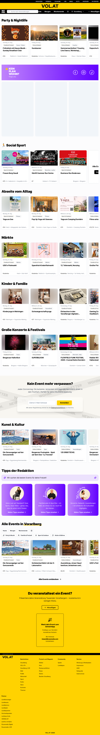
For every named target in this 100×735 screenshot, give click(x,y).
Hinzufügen (51, 607)
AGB (78, 668)
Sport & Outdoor (43, 535)
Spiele (60, 662)
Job (65, 1)
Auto (77, 1)
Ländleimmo (5, 705)
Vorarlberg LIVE (25, 668)
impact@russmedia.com (50, 639)
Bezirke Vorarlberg (44, 676)
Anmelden (64, 403)
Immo (71, 1)
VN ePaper (95, 1)
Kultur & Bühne (60, 535)
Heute (39, 11)
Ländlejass (61, 665)
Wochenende (59, 11)
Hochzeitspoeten (7, 713)
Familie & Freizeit (26, 535)
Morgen (48, 11)
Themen (22, 690)
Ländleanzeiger (6, 699)
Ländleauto (5, 702)
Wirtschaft (23, 676)
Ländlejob (5, 708)
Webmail (48, 1)
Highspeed (39, 1)
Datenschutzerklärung (58, 407)
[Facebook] (75, 72)
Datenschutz (80, 673)
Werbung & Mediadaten (84, 662)
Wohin (41, 673)
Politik (22, 673)
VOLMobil (57, 1)
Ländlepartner (6, 710)
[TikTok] (92, 72)
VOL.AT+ (23, 665)
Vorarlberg (78, 11)
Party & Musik (10, 535)
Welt (21, 671)
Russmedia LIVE (7, 727)
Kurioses (23, 687)
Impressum (80, 665)
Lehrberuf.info (6, 716)
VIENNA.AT (5, 719)
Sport (22, 679)
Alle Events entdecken (49, 579)
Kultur (22, 682)
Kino (40, 665)
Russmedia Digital (7, 724)
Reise (41, 671)
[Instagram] (83, 72)
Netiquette (80, 671)
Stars (22, 685)
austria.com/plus (7, 721)
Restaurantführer (44, 668)
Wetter (41, 662)
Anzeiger (86, 1)
